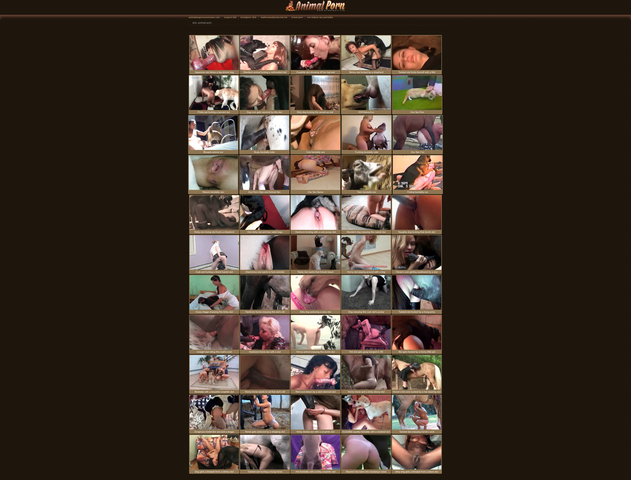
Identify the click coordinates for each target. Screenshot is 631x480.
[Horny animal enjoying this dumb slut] (315, 332)
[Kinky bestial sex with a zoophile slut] (315, 412)
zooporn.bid (230, 17)
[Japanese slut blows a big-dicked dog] (214, 53)
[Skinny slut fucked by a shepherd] (366, 53)
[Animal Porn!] (315, 6)
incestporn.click (248, 17)
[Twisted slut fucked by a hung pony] (416, 292)
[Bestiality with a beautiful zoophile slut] (214, 372)
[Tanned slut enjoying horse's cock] (416, 412)
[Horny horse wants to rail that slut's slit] (265, 372)
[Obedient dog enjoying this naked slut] (366, 212)
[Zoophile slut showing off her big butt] (315, 53)
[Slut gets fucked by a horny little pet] (416, 332)
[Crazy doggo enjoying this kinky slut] (214, 292)
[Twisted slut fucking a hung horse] (265, 452)
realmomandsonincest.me (273, 17)
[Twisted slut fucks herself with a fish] (416, 53)
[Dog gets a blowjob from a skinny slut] (214, 452)
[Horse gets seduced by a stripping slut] (265, 412)
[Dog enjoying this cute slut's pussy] (366, 292)
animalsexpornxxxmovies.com (204, 17)
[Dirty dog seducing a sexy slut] (315, 292)
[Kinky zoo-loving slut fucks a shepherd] (214, 212)
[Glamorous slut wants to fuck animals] (265, 252)
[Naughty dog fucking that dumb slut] (416, 212)
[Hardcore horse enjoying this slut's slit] (265, 292)
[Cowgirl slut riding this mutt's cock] (214, 332)
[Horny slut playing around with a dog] (366, 252)
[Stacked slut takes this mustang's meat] (366, 452)
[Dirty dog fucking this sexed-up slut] (315, 92)
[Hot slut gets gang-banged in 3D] (366, 332)
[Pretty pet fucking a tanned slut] (213, 92)
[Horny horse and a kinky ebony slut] (366, 372)
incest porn (297, 17)
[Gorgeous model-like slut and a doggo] (214, 412)
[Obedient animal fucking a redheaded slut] (265, 53)
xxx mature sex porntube (320, 17)
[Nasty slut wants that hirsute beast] (315, 252)
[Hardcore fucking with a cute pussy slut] (315, 212)
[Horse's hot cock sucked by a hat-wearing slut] (416, 372)
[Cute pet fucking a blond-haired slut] (214, 252)
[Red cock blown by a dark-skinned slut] (315, 372)
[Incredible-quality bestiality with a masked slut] (366, 412)
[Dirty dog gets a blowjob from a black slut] (416, 452)
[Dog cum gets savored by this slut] (264, 92)
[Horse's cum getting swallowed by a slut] (416, 252)
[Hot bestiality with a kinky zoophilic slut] (315, 452)
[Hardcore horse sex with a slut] (265, 332)
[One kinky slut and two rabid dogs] (265, 212)
